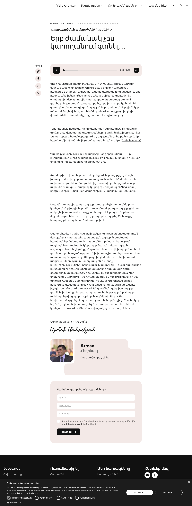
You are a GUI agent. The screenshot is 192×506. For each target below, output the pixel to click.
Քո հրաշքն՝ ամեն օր (123, 5)
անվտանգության (73, 424)
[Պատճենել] (38, 71)
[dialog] (96, 492)
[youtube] (147, 475)
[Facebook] (38, 79)
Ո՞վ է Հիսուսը (66, 5)
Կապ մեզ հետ (157, 5)
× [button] (189, 482)
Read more (33, 493)
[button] (64, 502)
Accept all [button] (139, 492)
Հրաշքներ (68, 23)
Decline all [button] (168, 492)
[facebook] (155, 475)
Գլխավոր (55, 23)
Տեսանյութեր (90, 5)
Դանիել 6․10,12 (131, 140)
